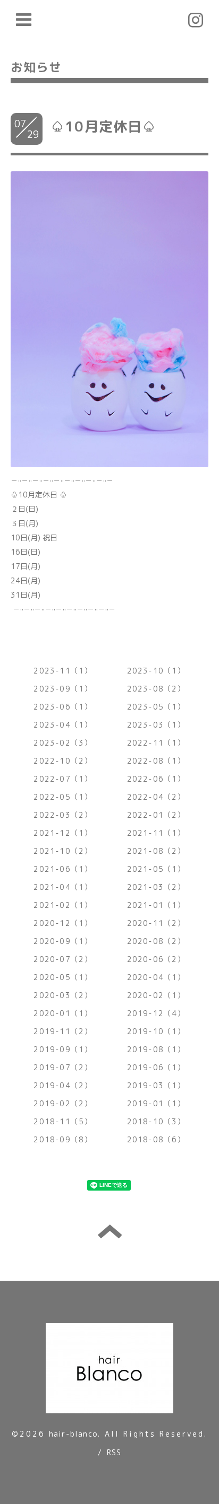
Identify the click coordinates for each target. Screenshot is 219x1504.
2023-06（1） (62, 707)
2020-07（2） (62, 959)
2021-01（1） (156, 905)
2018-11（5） (62, 1121)
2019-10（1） (156, 1031)
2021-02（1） (62, 905)
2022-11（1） (156, 743)
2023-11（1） (62, 671)
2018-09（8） (62, 1139)
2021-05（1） (156, 869)
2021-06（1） (62, 869)
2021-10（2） (62, 851)
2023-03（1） (156, 725)
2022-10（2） (62, 761)
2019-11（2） (62, 1031)
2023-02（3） (62, 743)
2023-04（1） (62, 725)
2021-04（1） (62, 887)
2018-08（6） (156, 1139)
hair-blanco (73, 1434)
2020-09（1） (62, 941)
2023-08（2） (156, 689)
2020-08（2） (156, 941)
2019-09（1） (62, 1049)
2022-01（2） (156, 815)
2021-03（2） (156, 887)
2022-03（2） (62, 815)
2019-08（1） (156, 1049)
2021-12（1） (62, 833)
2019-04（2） (62, 1085)
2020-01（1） (62, 1013)
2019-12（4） (156, 1013)
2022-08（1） (156, 761)
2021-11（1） (156, 833)
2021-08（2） (156, 851)
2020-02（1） (156, 995)
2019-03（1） (156, 1085)
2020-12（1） (62, 923)
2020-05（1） (62, 977)
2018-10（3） (156, 1121)
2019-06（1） (156, 1067)
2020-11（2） (156, 923)
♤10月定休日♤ (103, 126)
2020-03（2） (62, 995)
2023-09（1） (62, 689)
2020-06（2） (156, 959)
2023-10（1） (156, 671)
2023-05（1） (156, 707)
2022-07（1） (62, 779)
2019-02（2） (62, 1103)
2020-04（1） (156, 977)
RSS (114, 1452)
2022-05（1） (62, 797)
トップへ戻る (110, 1231)
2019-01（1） (156, 1103)
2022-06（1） (156, 779)
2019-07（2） (62, 1067)
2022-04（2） (156, 797)
